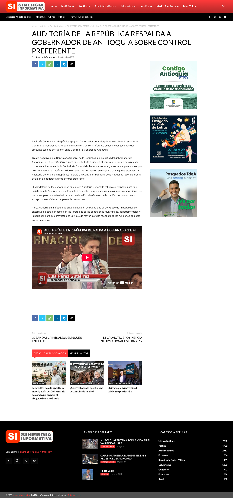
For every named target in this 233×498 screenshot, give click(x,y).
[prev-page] (34, 405)
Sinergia (61, 17)
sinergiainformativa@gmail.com (36, 451)
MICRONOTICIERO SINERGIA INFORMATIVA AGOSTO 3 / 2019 (121, 339)
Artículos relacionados (50, 353)
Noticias (66, 6)
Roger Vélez (107, 470)
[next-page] (39, 405)
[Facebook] (209, 17)
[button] (223, 6)
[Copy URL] (71, 64)
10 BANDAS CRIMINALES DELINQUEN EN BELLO (57, 339)
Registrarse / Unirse (45, 17)
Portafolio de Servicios (82, 17)
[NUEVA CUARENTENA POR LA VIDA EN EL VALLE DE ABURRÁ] (90, 444)
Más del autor (79, 353)
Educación (127, 6)
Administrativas (104, 6)
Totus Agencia (74, 495)
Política (82, 6)
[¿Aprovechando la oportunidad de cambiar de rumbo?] (87, 373)
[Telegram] (64, 64)
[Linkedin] (57, 64)
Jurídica (144, 6)
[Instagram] (214, 17)
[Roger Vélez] (87, 474)
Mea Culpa (189, 6)
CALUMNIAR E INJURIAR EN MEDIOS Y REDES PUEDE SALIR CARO (123, 457)
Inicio (54, 6)
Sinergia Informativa (45, 57)
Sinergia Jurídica (108, 462)
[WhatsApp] (49, 64)
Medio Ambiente (166, 6)
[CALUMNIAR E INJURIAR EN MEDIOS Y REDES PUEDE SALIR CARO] (90, 459)
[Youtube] (225, 17)
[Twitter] (219, 17)
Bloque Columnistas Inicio (81, 384)
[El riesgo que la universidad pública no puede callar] (125, 373)
